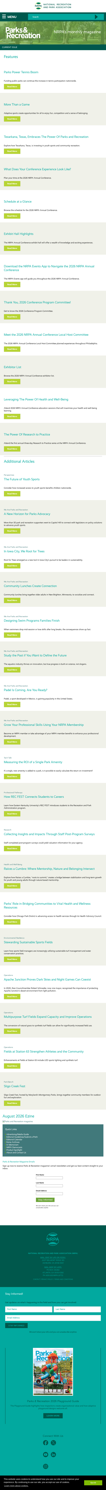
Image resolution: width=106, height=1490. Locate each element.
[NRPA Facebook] (45, 1444)
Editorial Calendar (14, 1139)
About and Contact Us (16, 1152)
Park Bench (8, 1082)
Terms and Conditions (63, 1279)
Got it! (93, 1483)
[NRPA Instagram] (45, 1468)
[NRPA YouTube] (45, 1456)
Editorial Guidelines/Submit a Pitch (22, 1137)
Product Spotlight (14, 1150)
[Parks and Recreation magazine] (18, 1121)
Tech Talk (8, 758)
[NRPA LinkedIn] (53, 1456)
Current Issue (9, 47)
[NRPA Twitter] (53, 1444)
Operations (8, 975)
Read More (12, 86)
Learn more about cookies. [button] (16, 1486)
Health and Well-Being (13, 864)
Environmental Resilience (14, 938)
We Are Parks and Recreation (16, 510)
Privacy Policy (47, 1279)
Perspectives (9, 475)
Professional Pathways (13, 793)
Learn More (53, 1415)
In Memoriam (12, 1144)
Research (7, 830)
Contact (36, 1279)
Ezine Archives (13, 1142)
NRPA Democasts (14, 1147)
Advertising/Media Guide (17, 1134)
